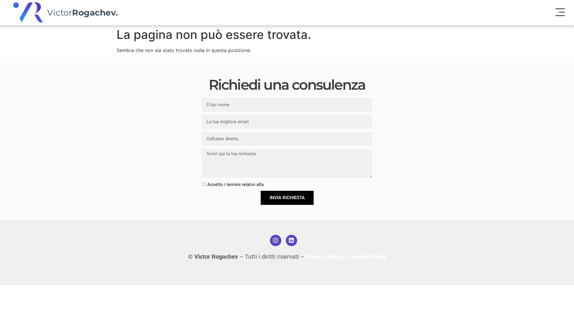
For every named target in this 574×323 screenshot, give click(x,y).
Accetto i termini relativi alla (250, 184)
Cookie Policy (368, 256)
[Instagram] (275, 240)
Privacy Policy (279, 184)
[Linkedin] (291, 240)
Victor (82, 12)
